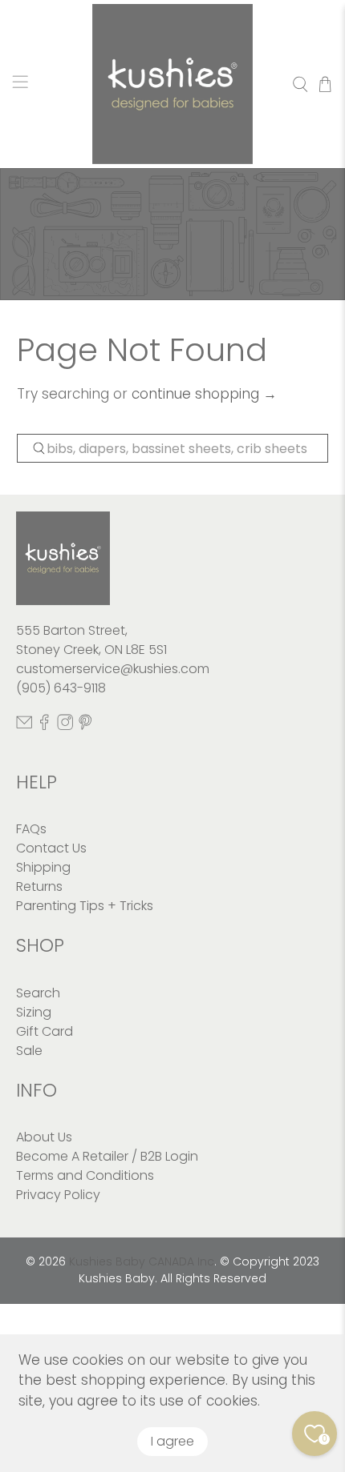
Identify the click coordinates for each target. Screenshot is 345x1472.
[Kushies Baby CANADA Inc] (173, 84)
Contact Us (51, 848)
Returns (39, 886)
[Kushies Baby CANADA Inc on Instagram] (65, 726)
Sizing (33, 1012)
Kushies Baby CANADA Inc (141, 1261)
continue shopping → (204, 393)
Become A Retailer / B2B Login (107, 1156)
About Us (44, 1137)
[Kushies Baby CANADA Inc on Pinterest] (85, 726)
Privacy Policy (58, 1194)
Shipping (43, 867)
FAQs (31, 829)
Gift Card (44, 1031)
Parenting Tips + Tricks (84, 905)
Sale (29, 1050)
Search (38, 993)
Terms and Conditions (85, 1175)
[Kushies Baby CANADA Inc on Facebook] (44, 726)
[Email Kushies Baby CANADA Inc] (24, 726)
